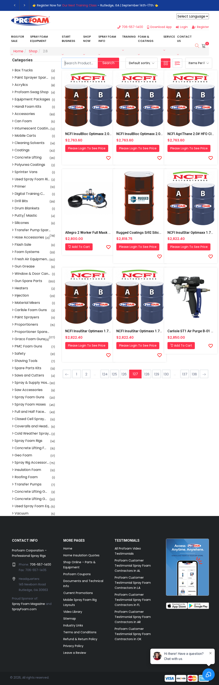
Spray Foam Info (107, 39)
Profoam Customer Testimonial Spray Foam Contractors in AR (133, 617)
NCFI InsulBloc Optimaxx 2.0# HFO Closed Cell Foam (106, 134)
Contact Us (184, 39)
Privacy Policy (73, 646)
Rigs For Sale (17, 39)
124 (105, 374)
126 (124, 374)
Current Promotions (78, 593)
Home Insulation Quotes (81, 555)
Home (67, 548)
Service (169, 37)
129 (156, 374)
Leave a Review (74, 653)
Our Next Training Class (79, 5)
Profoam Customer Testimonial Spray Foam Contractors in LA (133, 582)
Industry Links (73, 625)
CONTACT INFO (25, 540)
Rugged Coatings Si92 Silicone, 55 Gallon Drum (153, 233)
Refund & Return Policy (80, 639)
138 (194, 374)
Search (108, 62)
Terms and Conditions (79, 632)
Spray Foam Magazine (28, 604)
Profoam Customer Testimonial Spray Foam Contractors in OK (133, 634)
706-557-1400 (40, 564)
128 (146, 374)
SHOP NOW (87, 39)
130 (166, 374)
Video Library (72, 612)
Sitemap (69, 618)
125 (114, 374)
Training (129, 37)
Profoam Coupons (77, 574)
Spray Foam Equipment (39, 39)
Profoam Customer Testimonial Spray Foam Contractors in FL (133, 599)
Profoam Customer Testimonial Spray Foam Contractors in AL (133, 565)
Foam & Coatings (145, 39)
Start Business (68, 39)
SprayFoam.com (24, 609)
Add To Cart (80, 247)
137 (184, 374)
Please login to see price (86, 148)
